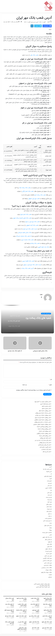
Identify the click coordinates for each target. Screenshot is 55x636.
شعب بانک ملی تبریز (47, 628)
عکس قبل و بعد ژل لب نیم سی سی (43, 440)
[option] (27, 319)
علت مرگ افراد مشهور (47, 537)
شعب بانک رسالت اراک (24, 188)
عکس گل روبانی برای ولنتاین (44, 445)
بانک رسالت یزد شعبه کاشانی (21, 599)
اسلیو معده (49, 481)
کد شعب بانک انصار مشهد (47, 616)
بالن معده (50, 495)
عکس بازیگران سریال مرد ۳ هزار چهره (43, 402)
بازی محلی (49, 493)
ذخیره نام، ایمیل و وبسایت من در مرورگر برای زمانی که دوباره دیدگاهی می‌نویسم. (33, 390)
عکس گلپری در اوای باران (45, 447)
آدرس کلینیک (49, 471)
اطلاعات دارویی (48, 488)
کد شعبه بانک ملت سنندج (9, 605)
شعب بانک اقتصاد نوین (28, 261)
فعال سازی (49, 544)
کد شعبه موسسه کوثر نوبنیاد (9, 610)
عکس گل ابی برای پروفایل (45, 443)
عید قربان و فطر (48, 539)
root (48, 22)
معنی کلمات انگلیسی (47, 558)
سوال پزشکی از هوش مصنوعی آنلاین (42, 584)
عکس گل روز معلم (47, 452)
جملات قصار (49, 507)
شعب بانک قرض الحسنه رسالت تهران (22, 218)
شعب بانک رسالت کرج (40, 195)
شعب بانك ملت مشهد (21, 616)
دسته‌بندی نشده (48, 518)
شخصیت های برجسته (47, 532)
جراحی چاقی (49, 504)
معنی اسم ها (49, 554)
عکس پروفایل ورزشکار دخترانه (44, 429)
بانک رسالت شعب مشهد (35, 599)
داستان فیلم (49, 511)
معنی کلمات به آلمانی (47, 561)
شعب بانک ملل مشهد (47, 622)
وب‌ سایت (24, 385)
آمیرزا (51, 479)
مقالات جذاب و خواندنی (47, 568)
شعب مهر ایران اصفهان (33, 199)
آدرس (50, 467)
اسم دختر (50, 486)
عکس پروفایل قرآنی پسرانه (45, 436)
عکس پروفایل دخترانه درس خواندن (43, 415)
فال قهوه (50, 542)
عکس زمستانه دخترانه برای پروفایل (43, 413)
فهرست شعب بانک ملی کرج (9, 622)
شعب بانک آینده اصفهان (32, 225)
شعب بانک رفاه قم (34, 243)
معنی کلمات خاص (48, 563)
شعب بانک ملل (34, 55)
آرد (51, 474)
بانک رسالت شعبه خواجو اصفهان (48, 599)
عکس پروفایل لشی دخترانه (45, 431)
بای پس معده (49, 497)
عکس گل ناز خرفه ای (46, 449)
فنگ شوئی (49, 546)
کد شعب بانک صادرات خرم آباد (23, 236)
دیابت (50, 523)
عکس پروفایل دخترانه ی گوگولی (44, 433)
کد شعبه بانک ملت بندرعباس (35, 605)
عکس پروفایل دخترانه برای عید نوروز (43, 418)
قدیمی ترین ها (48, 551)
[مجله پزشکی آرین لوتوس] (48, 6)
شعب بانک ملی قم (9, 616)
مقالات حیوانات (48, 570)
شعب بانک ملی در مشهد (22, 622)
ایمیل (50, 385)
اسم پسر (50, 483)
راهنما (50, 528)
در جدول (50, 514)
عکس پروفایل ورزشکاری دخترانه (44, 427)
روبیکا (50, 530)
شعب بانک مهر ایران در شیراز (32, 222)
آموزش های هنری (48, 476)
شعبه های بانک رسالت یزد (38, 318)
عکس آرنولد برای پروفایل (45, 438)
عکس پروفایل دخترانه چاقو (45, 411)
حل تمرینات (49, 509)
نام (51, 379)
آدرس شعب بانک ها (46, 313)
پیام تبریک (49, 500)
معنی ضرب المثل (48, 556)
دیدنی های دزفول (48, 525)
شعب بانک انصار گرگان (27, 191)
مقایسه (50, 575)
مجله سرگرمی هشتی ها (45, 585)
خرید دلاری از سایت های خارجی (43, 587)
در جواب (50, 516)
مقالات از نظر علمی (48, 565)
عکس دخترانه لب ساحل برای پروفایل (43, 422)
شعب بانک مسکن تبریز (10, 599)
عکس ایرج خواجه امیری (45, 404)
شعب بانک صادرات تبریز (27, 240)
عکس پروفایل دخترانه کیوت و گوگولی (42, 420)
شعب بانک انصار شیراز (25, 214)
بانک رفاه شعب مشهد (34, 622)
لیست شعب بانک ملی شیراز (30, 229)
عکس (50, 535)
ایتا (51, 490)
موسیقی (50, 577)
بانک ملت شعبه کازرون (43, 247)
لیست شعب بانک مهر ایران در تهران (32, 265)
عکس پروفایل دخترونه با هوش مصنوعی (42, 424)
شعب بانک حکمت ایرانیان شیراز (22, 605)
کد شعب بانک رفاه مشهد (47, 605)
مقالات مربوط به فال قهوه (46, 572)
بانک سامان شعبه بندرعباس (24, 233)
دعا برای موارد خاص (47, 521)
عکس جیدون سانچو (46, 406)
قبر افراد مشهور (48, 549)
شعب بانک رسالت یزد (34, 616)
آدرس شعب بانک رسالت (27, 268)
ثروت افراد (49, 502)
